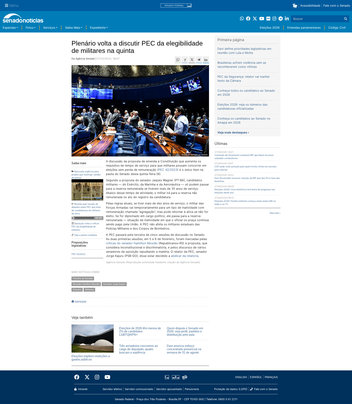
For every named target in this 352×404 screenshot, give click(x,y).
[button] (296, 5)
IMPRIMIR (80, 301)
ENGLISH (241, 377)
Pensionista (192, 389)
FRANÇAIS (271, 377)
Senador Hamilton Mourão (86, 284)
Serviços (49, 27)
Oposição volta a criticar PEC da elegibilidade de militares (85, 226)
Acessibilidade (310, 5)
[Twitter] (87, 377)
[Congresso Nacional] (175, 376)
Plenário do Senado (83, 278)
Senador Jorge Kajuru (114, 284)
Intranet (82, 389)
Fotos (29, 27)
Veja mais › (275, 213)
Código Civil (337, 27)
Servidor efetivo (112, 389)
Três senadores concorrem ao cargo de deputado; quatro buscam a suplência (138, 349)
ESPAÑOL (256, 377)
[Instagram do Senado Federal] (97, 377)
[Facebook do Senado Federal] (78, 377)
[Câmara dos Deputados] (167, 376)
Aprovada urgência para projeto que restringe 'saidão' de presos (86, 174)
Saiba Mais (72, 27)
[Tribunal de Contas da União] (184, 376)
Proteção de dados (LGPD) (230, 389)
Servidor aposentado (169, 389)
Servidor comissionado (139, 389)
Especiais (9, 27)
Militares (89, 289)
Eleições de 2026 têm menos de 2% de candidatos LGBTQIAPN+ (140, 331)
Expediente (98, 27)
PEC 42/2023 (78, 254)
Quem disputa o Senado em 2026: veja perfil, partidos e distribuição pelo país (185, 331)
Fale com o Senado (336, 5)
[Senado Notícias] (23, 19)
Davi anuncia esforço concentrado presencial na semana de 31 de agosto (184, 349)
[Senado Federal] (176, 5)
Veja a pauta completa (85, 235)
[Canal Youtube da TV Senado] (106, 377)
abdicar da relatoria (184, 256)
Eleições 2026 (270, 27)
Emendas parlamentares (304, 27)
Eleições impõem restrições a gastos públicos (91, 358)
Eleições (77, 289)
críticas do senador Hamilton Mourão (132, 243)
